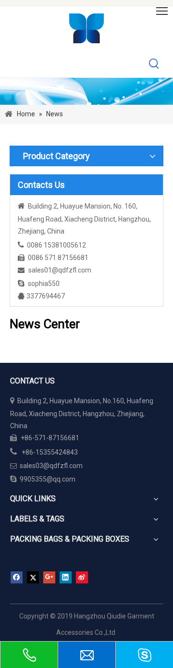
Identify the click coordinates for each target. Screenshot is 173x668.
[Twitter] (33, 577)
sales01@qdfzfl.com (59, 270)
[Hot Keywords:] (154, 64)
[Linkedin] (66, 577)
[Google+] (49, 577)
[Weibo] (82, 577)
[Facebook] (17, 577)
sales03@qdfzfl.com (46, 466)
